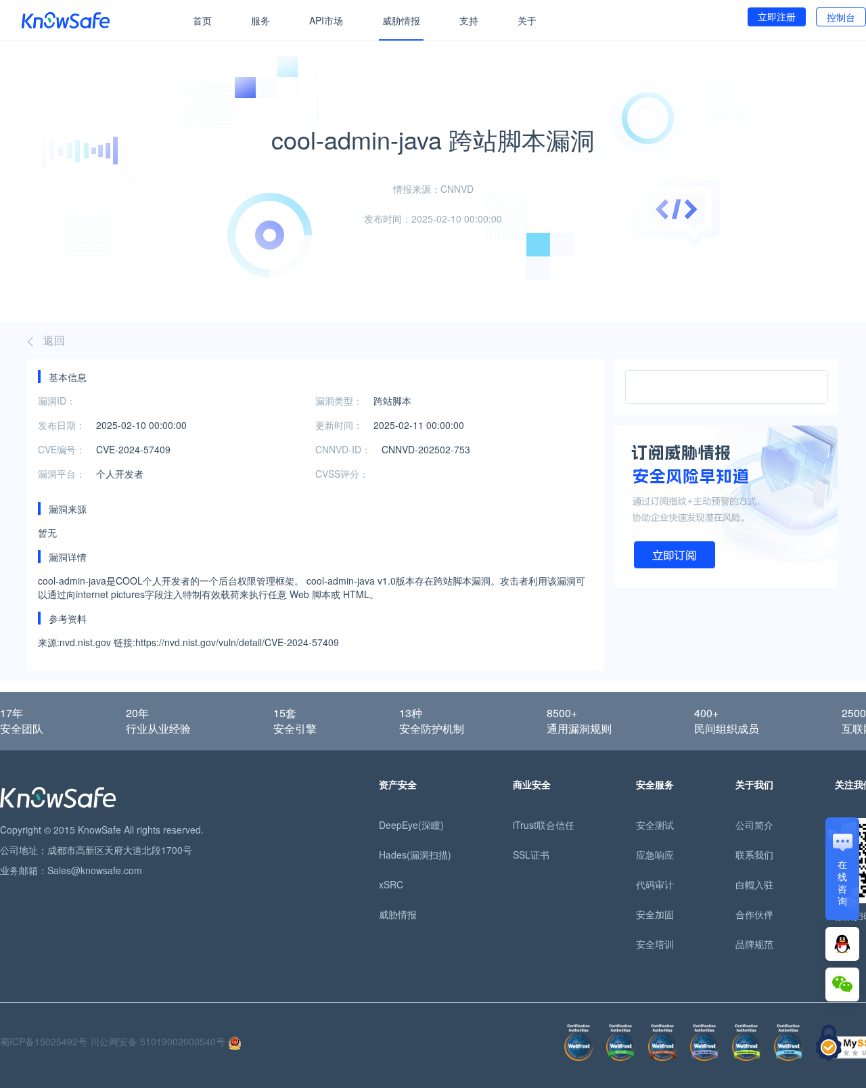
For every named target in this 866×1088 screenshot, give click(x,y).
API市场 (326, 20)
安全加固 (655, 914)
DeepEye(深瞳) (411, 825)
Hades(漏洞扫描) (415, 854)
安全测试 (655, 825)
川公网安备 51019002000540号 (159, 1041)
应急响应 (655, 854)
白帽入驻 (754, 884)
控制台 (841, 17)
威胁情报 (401, 20)
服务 (260, 20)
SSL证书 (531, 854)
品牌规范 (754, 944)
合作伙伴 (754, 914)
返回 (54, 340)
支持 (468, 20)
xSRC (391, 884)
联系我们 (754, 854)
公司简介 (754, 825)
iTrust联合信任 (543, 825)
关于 (527, 20)
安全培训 (655, 944)
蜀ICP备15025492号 (43, 1041)
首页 (202, 20)
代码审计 (655, 884)
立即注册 (777, 16)
